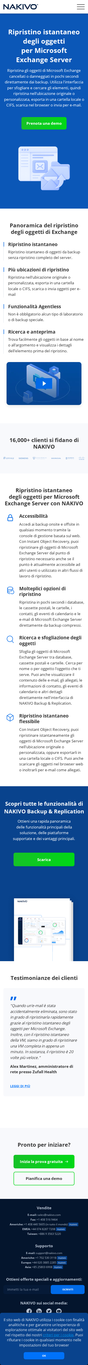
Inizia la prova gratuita (41, 1161)
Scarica (44, 859)
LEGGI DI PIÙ (20, 1086)
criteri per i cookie (58, 1334)
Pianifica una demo (44, 1178)
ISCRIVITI (67, 1289)
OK (44, 1355)
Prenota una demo (44, 123)
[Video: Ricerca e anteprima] (44, 385)
